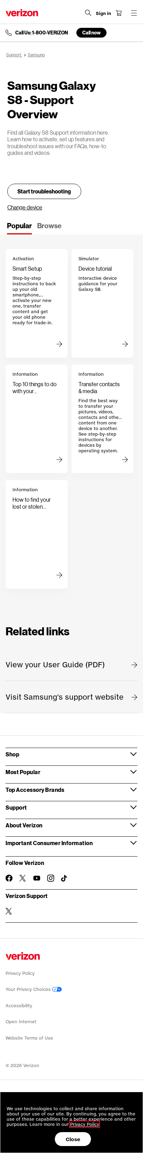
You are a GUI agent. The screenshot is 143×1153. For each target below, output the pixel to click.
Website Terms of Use (29, 1038)
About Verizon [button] (24, 825)
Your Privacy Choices (29, 989)
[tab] (19, 227)
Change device (24, 207)
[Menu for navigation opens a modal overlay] (134, 13)
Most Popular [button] (23, 772)
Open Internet (21, 1021)
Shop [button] (12, 754)
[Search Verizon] (88, 13)
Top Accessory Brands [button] (35, 789)
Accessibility (19, 1005)
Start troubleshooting (44, 191)
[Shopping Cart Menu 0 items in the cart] (118, 13)
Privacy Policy (20, 973)
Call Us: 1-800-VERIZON (41, 32)
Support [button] (16, 807)
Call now (91, 32)
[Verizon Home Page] (22, 12)
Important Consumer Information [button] (49, 843)
